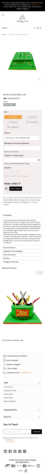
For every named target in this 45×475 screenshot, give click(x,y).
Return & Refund (9, 401)
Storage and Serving (10, 262)
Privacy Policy (8, 394)
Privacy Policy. (10, 442)
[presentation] (40, 272)
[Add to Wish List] (6, 189)
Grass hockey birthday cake (12, 340)
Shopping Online (10, 410)
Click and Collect (9, 255)
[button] (7, 28)
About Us (7, 417)
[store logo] (23, 18)
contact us (24, 176)
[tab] (22, 215)
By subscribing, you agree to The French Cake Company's (22, 440)
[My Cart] (38, 28)
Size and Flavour (9, 248)
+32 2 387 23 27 (25, 373)
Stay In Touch (10, 424)
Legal (6, 382)
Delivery (6, 258)
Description (7, 215)
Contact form (35, 5)
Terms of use (8, 387)
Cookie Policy (8, 398)
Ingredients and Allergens (13, 251)
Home (4, 34)
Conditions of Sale (10, 391)
